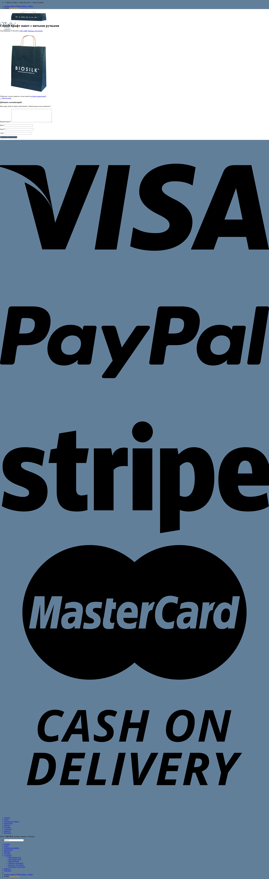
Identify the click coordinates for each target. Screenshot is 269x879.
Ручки (6, 820)
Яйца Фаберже (13, 861)
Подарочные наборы (11, 821)
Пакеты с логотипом (35, 31)
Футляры (7, 827)
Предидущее (5, 98)
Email (2, 129)
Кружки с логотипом (16, 865)
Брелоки (7, 825)
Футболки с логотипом (16, 867)
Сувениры (8, 829)
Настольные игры (14, 859)
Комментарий (5, 122)
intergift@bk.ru (14, 8)
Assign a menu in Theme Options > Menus (18, 6)
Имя (2, 125)
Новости (7, 831)
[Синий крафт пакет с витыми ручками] (31, 94)
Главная (7, 818)
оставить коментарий (38, 96)
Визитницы (8, 823)
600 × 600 (23, 31)
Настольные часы (14, 857)
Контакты (7, 833)
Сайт (2, 133)
